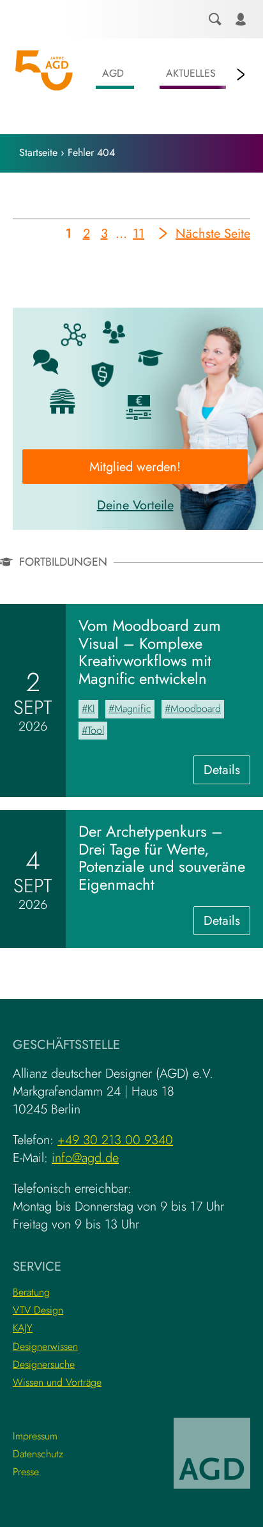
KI (91, 708)
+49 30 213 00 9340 (115, 1140)
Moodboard (195, 708)
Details (227, 772)
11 (139, 235)
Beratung (31, 1292)
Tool (95, 730)
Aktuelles (191, 73)
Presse (26, 1471)
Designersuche (44, 1364)
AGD (113, 73)
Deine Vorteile (135, 505)
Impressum (35, 1436)
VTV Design (38, 1310)
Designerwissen (45, 1346)
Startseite (38, 152)
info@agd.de (85, 1158)
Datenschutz (38, 1453)
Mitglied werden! (135, 467)
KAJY (23, 1328)
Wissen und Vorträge (57, 1382)
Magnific (132, 708)
